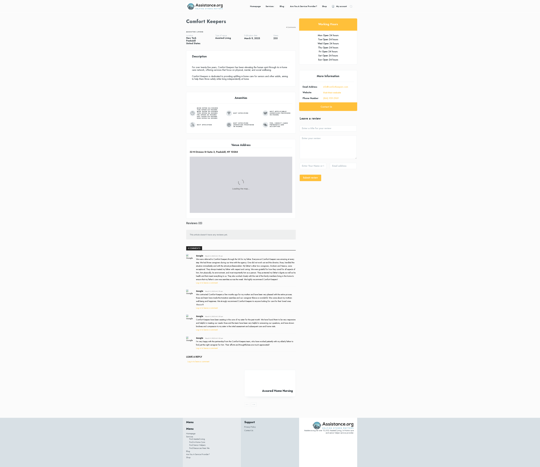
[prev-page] (247, 404)
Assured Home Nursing (277, 391)
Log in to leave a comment (207, 282)
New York (191, 38)
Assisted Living (194, 32)
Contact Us (248, 430)
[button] (351, 6)
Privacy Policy (250, 427)
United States (193, 43)
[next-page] (253, 404)
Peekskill (191, 40)
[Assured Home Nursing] (270, 379)
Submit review (310, 177)
